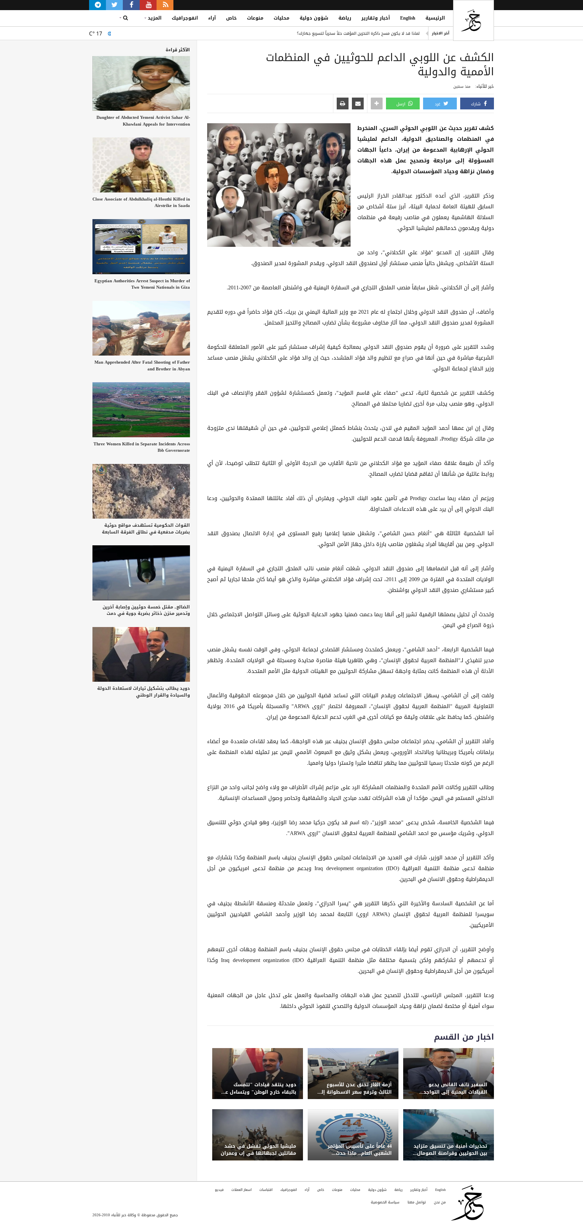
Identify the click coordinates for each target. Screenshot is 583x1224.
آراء (212, 18)
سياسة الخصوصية (385, 1202)
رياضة (344, 18)
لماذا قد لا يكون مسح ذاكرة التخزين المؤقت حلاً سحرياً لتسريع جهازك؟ (358, 33)
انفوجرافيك (185, 18)
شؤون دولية (314, 18)
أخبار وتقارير (375, 18)
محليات (281, 18)
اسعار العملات (241, 1190)
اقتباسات (266, 1190)
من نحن (440, 1202)
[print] (342, 104)
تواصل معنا (417, 1202)
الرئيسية (435, 18)
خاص (231, 18)
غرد (438, 104)
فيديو (219, 1190)
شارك (476, 104)
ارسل (401, 104)
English (407, 18)
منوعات (255, 18)
